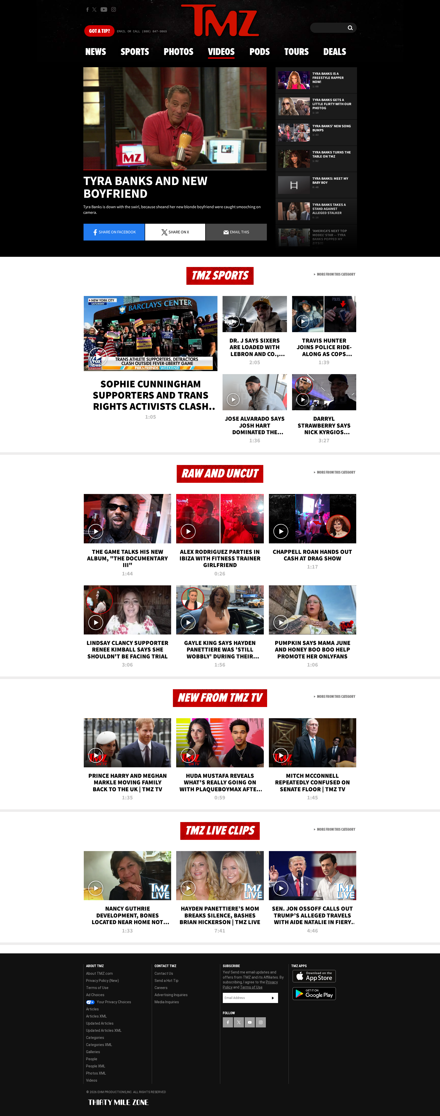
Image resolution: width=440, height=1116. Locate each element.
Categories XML (99, 1045)
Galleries (93, 1052)
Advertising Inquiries (171, 995)
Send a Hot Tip (166, 981)
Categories (95, 1038)
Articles (92, 1009)
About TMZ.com (99, 973)
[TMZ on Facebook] (87, 9)
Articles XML (96, 1016)
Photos (178, 52)
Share (117, 231)
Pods (260, 52)
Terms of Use (97, 988)
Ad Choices (95, 995)
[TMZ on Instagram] (113, 9)
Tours (296, 52)
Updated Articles (100, 1023)
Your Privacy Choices (113, 1002)
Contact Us (164, 973)
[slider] (175, 170)
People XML (95, 1066)
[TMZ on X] (95, 9)
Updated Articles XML (103, 1030)
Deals (334, 52)
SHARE (179, 231)
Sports (135, 52)
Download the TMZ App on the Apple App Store (314, 976)
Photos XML (96, 1073)
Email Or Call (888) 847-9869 (142, 31)
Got (99, 31)
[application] (175, 118)
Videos (221, 52)
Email (239, 231)
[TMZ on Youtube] (104, 9)
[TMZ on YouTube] (250, 1022)
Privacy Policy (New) (102, 981)
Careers (161, 988)
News (95, 52)
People (91, 1059)
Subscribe (273, 998)
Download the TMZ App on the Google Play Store (314, 993)
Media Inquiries (167, 1002)
